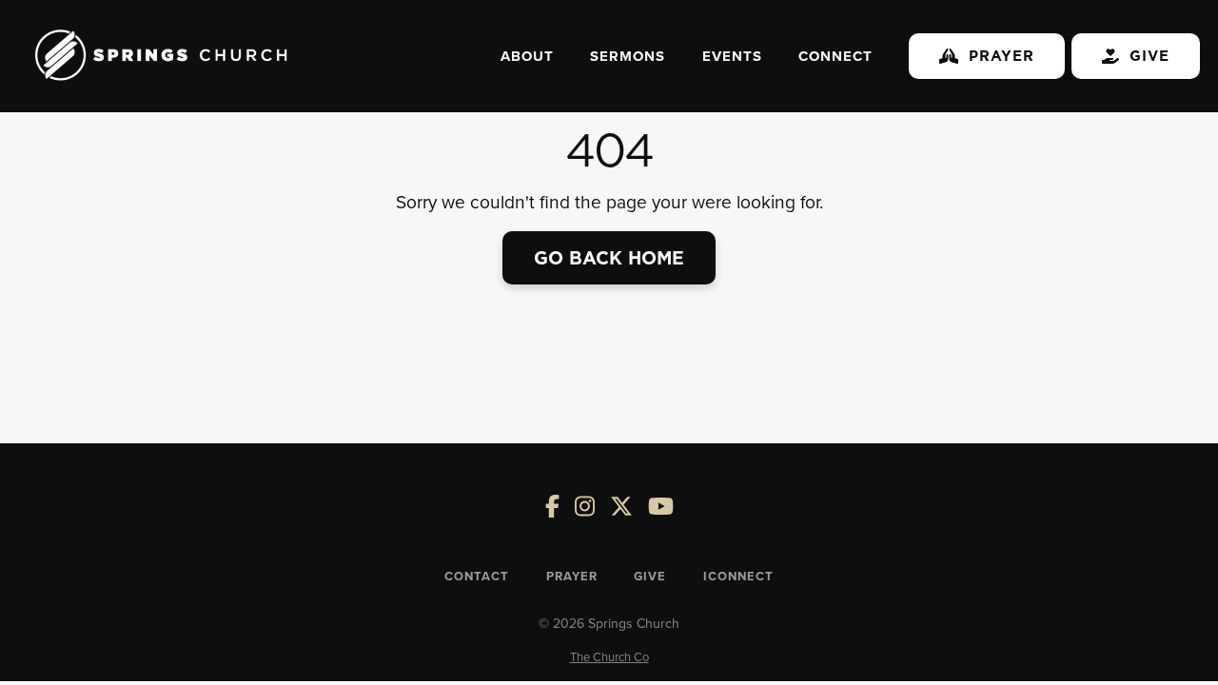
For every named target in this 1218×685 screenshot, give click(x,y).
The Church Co (609, 656)
